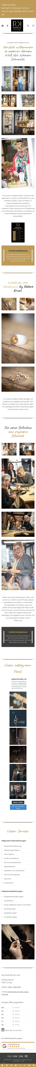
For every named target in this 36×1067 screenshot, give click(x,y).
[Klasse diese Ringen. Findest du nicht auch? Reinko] (18, 700)
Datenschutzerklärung (22, 1060)
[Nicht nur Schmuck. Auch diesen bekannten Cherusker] (18, 736)
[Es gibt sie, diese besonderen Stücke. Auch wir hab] (18, 754)
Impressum (8, 1060)
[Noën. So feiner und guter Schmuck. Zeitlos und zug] (18, 718)
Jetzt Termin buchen (13, 1030)
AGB (22, 1061)
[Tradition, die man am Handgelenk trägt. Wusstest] (18, 772)
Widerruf (16, 1061)
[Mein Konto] (7, 25)
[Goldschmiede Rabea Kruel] (17, 25)
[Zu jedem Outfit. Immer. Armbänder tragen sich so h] (18, 790)
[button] (3, 25)
